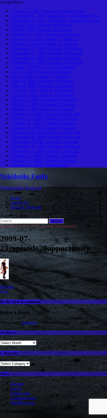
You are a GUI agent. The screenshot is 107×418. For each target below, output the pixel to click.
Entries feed (20, 393)
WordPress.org (22, 402)
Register (17, 384)
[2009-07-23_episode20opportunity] (4, 278)
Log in (15, 388)
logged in (29, 322)
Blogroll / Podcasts (25, 207)
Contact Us (19, 202)
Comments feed (23, 398)
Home (15, 198)
